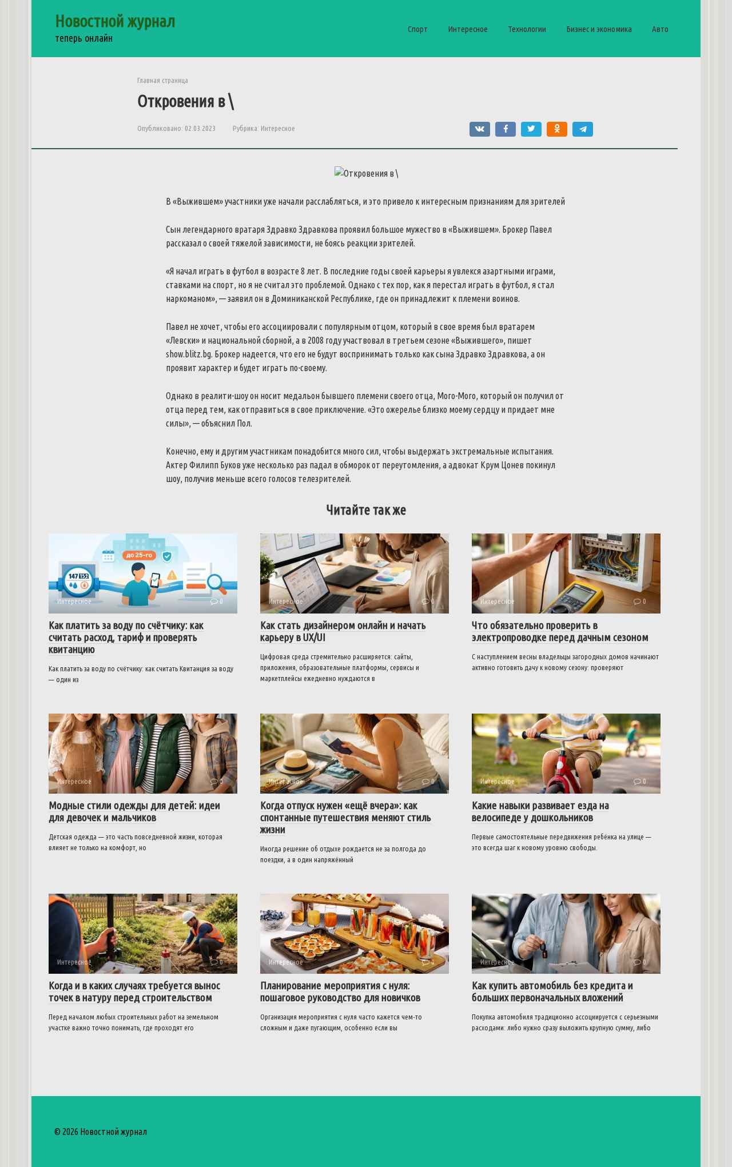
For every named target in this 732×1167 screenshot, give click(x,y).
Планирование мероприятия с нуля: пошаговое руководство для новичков (340, 991)
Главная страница (162, 80)
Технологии (527, 29)
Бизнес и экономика (599, 29)
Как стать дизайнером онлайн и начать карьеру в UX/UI (343, 631)
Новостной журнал (115, 20)
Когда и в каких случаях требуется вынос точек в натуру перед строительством (134, 991)
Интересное (468, 29)
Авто (660, 29)
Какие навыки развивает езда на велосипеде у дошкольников (540, 811)
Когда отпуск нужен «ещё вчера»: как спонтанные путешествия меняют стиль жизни (345, 817)
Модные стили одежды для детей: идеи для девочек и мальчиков (134, 811)
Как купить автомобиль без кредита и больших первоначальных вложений (552, 991)
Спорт (418, 29)
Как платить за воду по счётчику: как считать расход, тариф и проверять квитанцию (126, 637)
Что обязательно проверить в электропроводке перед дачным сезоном (560, 631)
